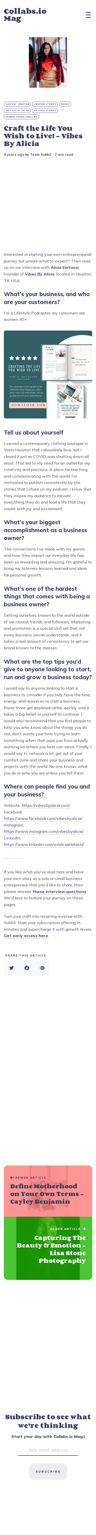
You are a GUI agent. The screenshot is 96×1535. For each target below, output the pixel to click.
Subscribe (48, 1471)
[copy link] (42, 968)
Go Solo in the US (17, 110)
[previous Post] (48, 1248)
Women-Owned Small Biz (22, 117)
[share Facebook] (27, 968)
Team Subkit (41, 154)
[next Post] (48, 1191)
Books (65, 104)
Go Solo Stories (45, 110)
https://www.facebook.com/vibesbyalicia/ (43, 818)
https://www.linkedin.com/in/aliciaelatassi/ (44, 844)
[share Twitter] (11, 968)
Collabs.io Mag (25, 15)
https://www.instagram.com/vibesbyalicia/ (44, 831)
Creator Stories (45, 104)
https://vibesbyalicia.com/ (46, 805)
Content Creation (17, 104)
